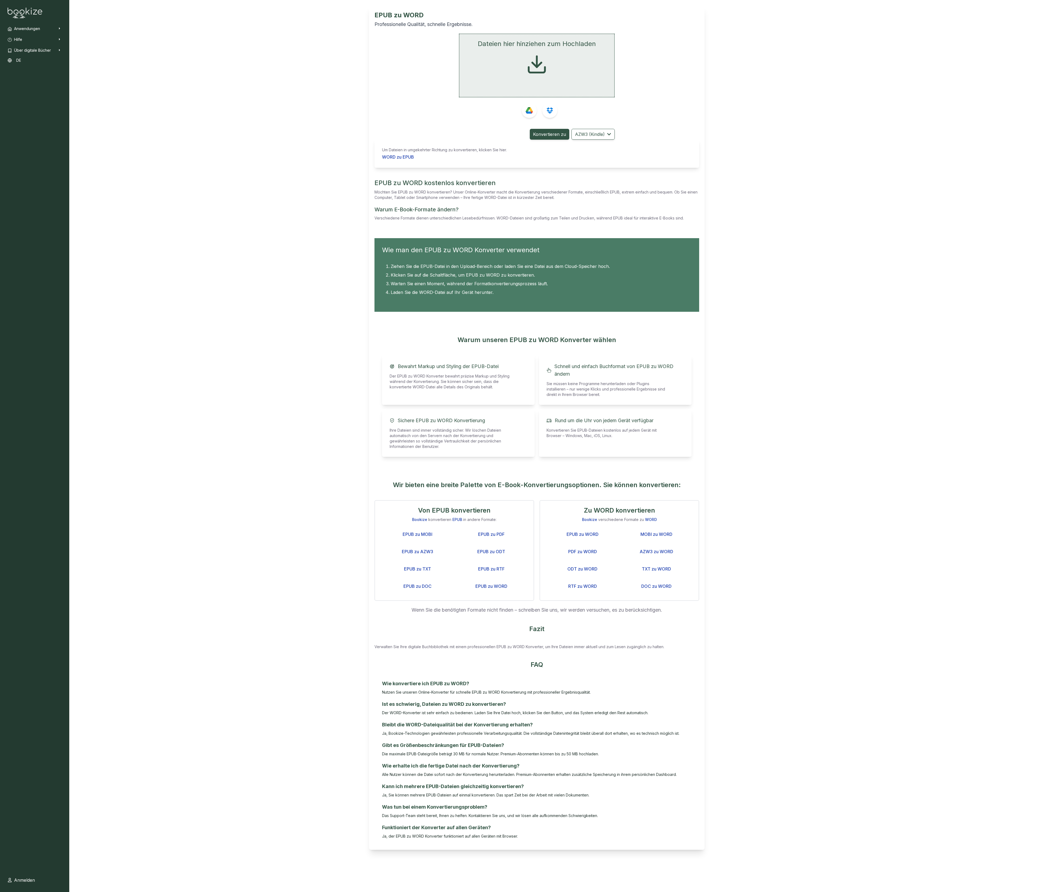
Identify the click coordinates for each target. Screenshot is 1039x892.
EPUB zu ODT (491, 551)
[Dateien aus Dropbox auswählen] (549, 110)
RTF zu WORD (582, 586)
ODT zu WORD (582, 569)
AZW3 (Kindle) (590, 134)
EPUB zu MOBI (417, 534)
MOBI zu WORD (656, 534)
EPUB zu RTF (491, 569)
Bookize (419, 519)
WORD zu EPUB (398, 157)
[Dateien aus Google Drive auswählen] (529, 110)
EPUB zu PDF (491, 534)
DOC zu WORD (656, 586)
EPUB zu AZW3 (417, 551)
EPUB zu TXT (417, 569)
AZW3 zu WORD (656, 551)
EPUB (457, 519)
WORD (651, 519)
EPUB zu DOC (417, 586)
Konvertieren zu (549, 134)
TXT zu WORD (656, 569)
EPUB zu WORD (491, 586)
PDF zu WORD (582, 551)
